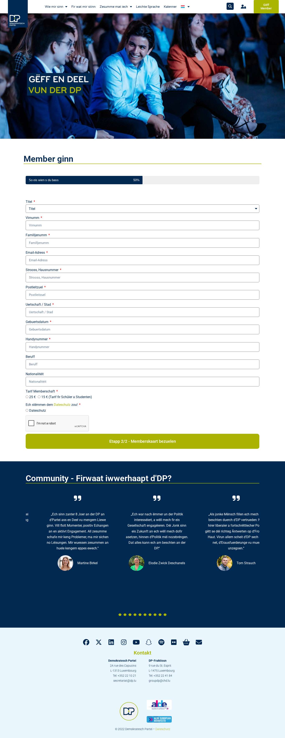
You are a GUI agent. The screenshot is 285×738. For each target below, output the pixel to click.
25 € (32, 397)
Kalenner (170, 7)
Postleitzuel (35, 287)
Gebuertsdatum (37, 322)
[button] (120, 614)
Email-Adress (36, 253)
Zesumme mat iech (114, 7)
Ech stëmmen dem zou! (52, 405)
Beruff (30, 357)
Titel (29, 202)
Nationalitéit (35, 374)
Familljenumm (37, 235)
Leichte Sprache (148, 7)
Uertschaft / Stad (39, 305)
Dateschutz (62, 405)
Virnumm (33, 218)
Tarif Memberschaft (41, 391)
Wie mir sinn (54, 7)
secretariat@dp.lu (124, 680)
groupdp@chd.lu (159, 680)
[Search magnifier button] (230, 6)
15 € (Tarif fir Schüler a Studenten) (66, 397)
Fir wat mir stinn (83, 7)
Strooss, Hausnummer (42, 270)
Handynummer (37, 339)
